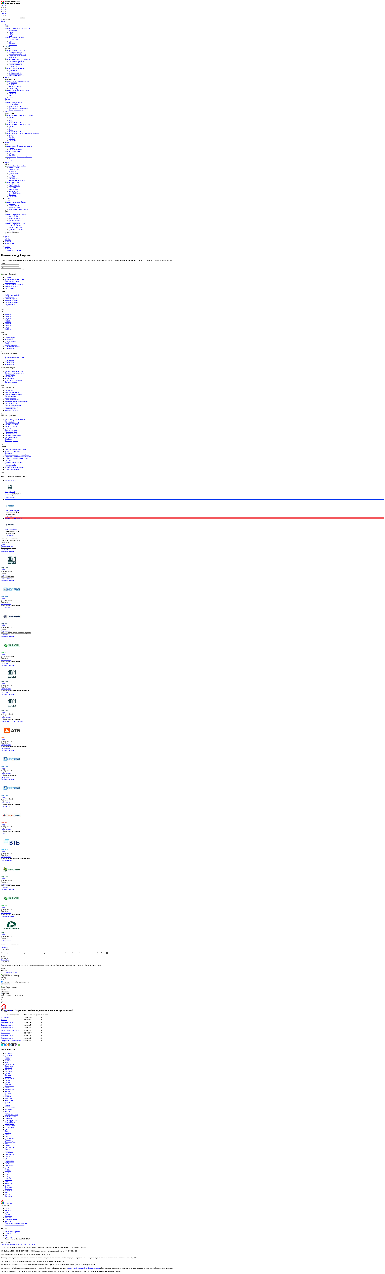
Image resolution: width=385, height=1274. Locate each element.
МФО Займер (13, 191)
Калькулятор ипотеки (16, 75)
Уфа (6, 1181)
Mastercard (12, 92)
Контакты (12, 231)
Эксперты (8, 1216)
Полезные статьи (14, 205)
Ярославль (8, 1196)
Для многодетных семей (13, 435)
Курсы (7, 112)
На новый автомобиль (16, 61)
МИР (10, 95)
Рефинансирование (15, 52)
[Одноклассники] (7, 1045)
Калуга (7, 1091)
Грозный (8, 1077)
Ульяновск (8, 1180)
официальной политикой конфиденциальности (84, 1268)
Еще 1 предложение (7, 636)
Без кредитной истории (13, 451)
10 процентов (9, 361)
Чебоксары (8, 1187)
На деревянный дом (11, 403)
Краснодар (8, 1098)
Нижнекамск (9, 1118)
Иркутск (8, 1084)
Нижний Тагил (10, 1122)
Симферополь (9, 1154)
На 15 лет (8, 323)
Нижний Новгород (11, 1120)
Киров (7, 1095)
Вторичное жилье (15, 72)
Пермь (7, 1136)
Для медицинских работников (15, 419)
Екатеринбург (9, 1078)
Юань (11, 121)
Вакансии (8, 1217)
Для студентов (10, 375)
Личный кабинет (14, 222)
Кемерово (8, 1093)
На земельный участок (12, 286)
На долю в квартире (12, 400)
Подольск (8, 1140)
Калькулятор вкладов (16, 110)
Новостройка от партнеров (10, 1030)
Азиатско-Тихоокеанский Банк (12, 721)
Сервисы (24, 215)
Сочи (6, 1158)
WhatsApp (8, 1237)
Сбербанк (12, 43)
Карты (7, 77)
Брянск (7, 1062)
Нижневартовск (10, 1116)
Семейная (8, 439)
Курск (7, 1104)
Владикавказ (9, 1066)
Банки (7, 25)
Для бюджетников (11, 426)
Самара (7, 1145)
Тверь (7, 1169)
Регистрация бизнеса (24, 157)
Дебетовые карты (22, 90)
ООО (10, 160)
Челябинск (8, 1189)
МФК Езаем (13, 187)
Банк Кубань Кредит (12, 511)
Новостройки (13, 70)
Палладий (12, 140)
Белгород (8, 1060)
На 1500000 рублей (11, 300)
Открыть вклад (14, 104)
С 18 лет (12, 177)
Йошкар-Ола (9, 1086)
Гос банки (21, 37)
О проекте (8, 1212)
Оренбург (8, 1133)
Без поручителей (10, 466)
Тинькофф (12, 32)
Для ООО (12, 155)
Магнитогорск (10, 1107)
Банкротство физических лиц (19, 209)
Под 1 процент (10, 337)
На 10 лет (8, 322)
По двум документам (12, 469)
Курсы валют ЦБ (24, 124)
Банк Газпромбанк (11, 529)
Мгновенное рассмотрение (14, 518)
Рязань (7, 1144)
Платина (12, 139)
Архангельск (9, 1053)
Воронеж (8, 1075)
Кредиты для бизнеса (24, 146)
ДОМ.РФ (5, 549)
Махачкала (8, 1109)
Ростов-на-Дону (10, 1142)
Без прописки (9, 378)
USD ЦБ (4, 5)
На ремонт (8, 460)
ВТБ (10, 41)
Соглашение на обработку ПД (15, 1225)
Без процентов (14, 175)
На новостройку (10, 283)
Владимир (8, 1068)
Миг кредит (13, 196)
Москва (7, 1111)
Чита (6, 1192)
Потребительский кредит (17, 54)
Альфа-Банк (5, 960)
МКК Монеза (13, 189)
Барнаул (7, 1059)
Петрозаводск (9, 1138)
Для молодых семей (11, 437)
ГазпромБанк (13, 39)
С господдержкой (11, 433)
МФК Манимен (14, 184)
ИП (10, 159)
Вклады (7, 99)
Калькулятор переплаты (17, 180)
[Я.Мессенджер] (2, 1045)
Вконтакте (4, 1244)
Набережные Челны (11, 1115)
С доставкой (13, 83)
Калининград (9, 1089)
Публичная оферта (11, 1219)
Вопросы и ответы (15, 207)
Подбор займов (14, 173)
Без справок (5, 1017)
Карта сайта (9, 1221)
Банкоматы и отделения (17, 106)
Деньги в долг (14, 178)
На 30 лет (8, 329)
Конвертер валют (15, 220)
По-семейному (6, 1033)
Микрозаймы (21, 166)
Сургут (7, 1163)
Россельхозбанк (7, 860)
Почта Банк (13, 45)
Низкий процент (10, 499)
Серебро (12, 137)
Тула (6, 1174)
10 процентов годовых (12, 347)
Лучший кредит (10, 480)
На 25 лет (8, 327)
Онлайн (11, 84)
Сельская (8, 428)
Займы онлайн (14, 168)
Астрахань (8, 1055)
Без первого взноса (15, 65)
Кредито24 (12, 195)
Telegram (8, 1233)
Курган (7, 1102)
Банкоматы (12, 57)
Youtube (32, 1244)
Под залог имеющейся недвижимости (18, 457)
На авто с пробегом (15, 63)
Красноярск (9, 1100)
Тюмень (7, 1176)
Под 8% (7, 343)
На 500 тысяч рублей (12, 295)
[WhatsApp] (19, 1045)
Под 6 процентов (11, 341)
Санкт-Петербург (11, 1147)
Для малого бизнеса (15, 149)
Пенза (7, 1134)
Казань (7, 1088)
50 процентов (9, 364)
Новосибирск (9, 1127)
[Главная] (10, 4)
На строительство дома (13, 405)
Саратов (7, 1151)
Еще (2, 309)
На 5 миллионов (10, 306)
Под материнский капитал (14, 284)
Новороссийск (10, 1125)
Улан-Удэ (8, 1178)
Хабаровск (8, 1183)
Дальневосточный (8, 916)
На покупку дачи (10, 288)
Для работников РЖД (12, 424)
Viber (6, 1235)
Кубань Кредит (7, 578)
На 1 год (8, 314)
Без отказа (12, 171)
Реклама (7, 1214)
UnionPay (12, 97)
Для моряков (9, 376)
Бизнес (7, 142)
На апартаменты (10, 398)
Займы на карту (14, 169)
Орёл (6, 1131)
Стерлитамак (9, 1162)
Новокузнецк (9, 1124)
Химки (7, 1185)
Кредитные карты (22, 81)
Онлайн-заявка (14, 66)
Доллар (11, 117)
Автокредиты (25, 59)
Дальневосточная (11, 430)
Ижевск (7, 1082)
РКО (19, 151)
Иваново (8, 1080)
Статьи (7, 198)
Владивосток (9, 1064)
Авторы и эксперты (15, 227)
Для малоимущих (11, 432)
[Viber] (16, 1045)
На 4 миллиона (10, 304)
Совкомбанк (6, 806)
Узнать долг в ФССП (16, 218)
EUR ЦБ (4, 9)
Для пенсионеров (11, 382)
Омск (7, 1129)
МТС (10, 36)
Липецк (7, 1106)
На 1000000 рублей (11, 299)
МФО (17, 182)
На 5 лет (8, 320)
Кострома (8, 1097)
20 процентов (9, 362)
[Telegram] (10, 1045)
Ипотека (21, 68)
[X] (13, 1045)
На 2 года (8, 316)
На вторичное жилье (12, 281)
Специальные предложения (18, 108)
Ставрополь (9, 1160)
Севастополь (9, 1153)
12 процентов (9, 348)
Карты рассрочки (15, 86)
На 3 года (8, 318)
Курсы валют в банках (25, 115)
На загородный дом (11, 407)
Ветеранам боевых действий (14, 373)
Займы (7, 162)
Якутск (7, 1194)
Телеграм (23, 1244)
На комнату (9, 390)
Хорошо (118, 1271)
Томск (7, 1172)
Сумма (3, 569)
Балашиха (8, 1057)
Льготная (4, 1020)
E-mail (3, 977)
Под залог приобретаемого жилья (16, 458)
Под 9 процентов (11, 345)
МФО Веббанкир (15, 193)
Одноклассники (13, 1244)
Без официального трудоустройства (17, 455)
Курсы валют (9, 243)
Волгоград (8, 1069)
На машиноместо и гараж (13, 394)
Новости (12, 204)
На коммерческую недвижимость (16, 401)
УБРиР (11, 34)
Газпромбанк (6, 607)
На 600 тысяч (9, 297)
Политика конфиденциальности (16, 1223)
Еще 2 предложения (7, 551)
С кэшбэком (13, 88)
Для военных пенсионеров (14, 371)
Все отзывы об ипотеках (9, 972)
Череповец (8, 1190)
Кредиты (8, 46)
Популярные (25, 28)
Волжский (8, 1071)
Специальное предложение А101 (12, 1041)
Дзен (28, 1244)
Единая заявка (14, 216)
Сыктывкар (9, 1165)
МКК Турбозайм (14, 186)
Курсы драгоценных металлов (28, 133)
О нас (23, 224)
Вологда (7, 1073)
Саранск (8, 1149)
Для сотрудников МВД (12, 423)
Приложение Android (16, 229)
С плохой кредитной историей (15, 449)
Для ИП (11, 148)
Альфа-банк (13, 30)
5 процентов (9, 339)
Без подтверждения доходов (14, 467)
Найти (22, 18)
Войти (3, 21)
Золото (11, 135)
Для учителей (9, 421)
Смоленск (8, 1156)
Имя (2, 980)
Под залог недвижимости (17, 56)
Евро (10, 119)
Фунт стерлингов (15, 122)
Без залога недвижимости (13, 464)
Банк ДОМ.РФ (10, 492)
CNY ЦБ (4, 13)
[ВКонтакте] (5, 1045)
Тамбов (7, 1167)
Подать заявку (10, 497)
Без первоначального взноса (14, 279)
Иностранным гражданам (13, 380)
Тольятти (8, 1171)
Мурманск (8, 1113)
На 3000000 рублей (11, 302)
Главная (7, 1208)
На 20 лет (8, 325)
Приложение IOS (15, 225)
